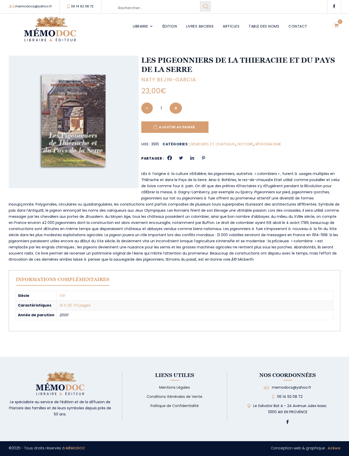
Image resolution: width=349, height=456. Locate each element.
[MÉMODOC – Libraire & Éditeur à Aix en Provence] (50, 32)
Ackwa (334, 448)
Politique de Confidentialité (174, 405)
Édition (169, 26)
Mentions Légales (174, 387)
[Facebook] (170, 158)
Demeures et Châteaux (213, 144)
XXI (62, 295)
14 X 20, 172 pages (74, 305)
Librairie (140, 26)
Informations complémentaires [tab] (62, 279)
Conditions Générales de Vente (174, 396)
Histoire (245, 144)
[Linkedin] (192, 158)
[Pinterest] (203, 158)
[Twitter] (181, 158)
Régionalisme (268, 144)
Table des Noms (264, 26)
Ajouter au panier (177, 127)
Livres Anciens (200, 26)
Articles (231, 26)
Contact (297, 26)
